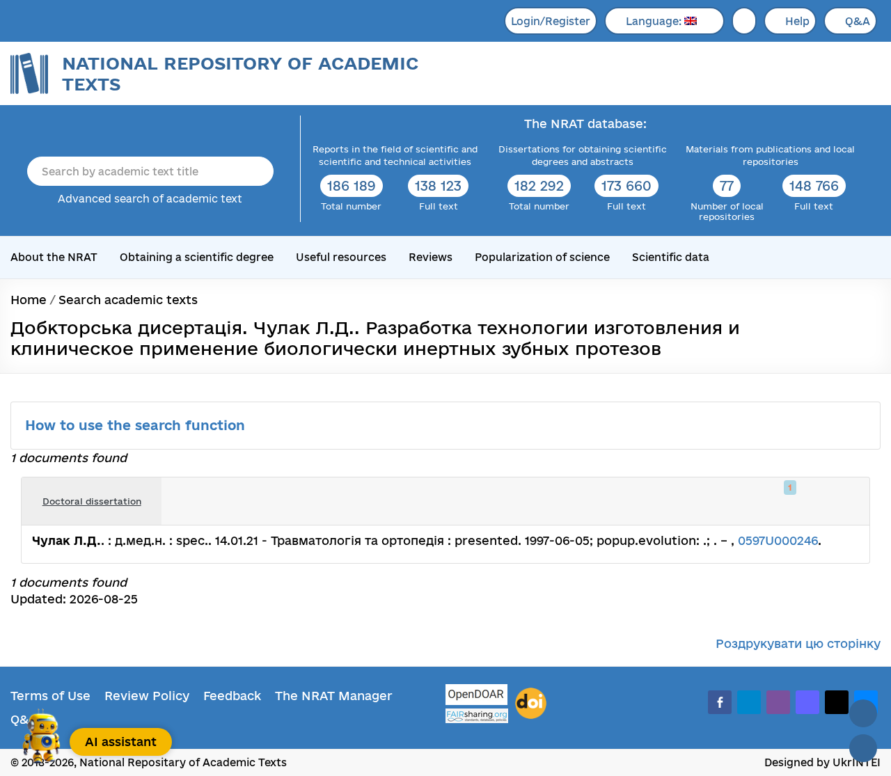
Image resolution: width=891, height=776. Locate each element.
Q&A (857, 21)
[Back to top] (863, 713)
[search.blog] (848, 501)
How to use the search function (137, 425)
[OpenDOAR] (477, 696)
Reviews (430, 257)
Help (797, 21)
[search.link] (817, 501)
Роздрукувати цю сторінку (798, 643)
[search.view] (786, 501)
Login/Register (550, 21)
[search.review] (832, 501)
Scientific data (670, 257)
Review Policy (146, 695)
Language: (655, 21)
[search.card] (802, 501)
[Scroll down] (863, 748)
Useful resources (341, 257)
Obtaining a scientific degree (197, 257)
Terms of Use (50, 695)
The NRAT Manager (334, 695)
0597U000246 (778, 540)
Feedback (232, 695)
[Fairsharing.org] (477, 715)
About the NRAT (53, 257)
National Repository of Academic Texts (240, 73)
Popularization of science (542, 257)
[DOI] (530, 703)
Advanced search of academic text (150, 199)
